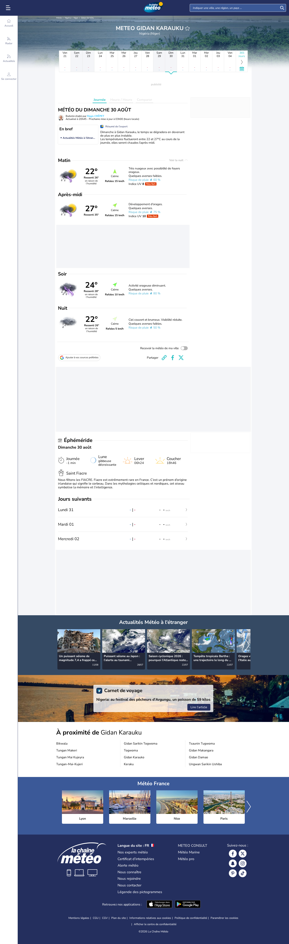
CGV (105, 918)
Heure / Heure (121, 99)
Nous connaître (129, 872)
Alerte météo (128, 865)
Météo (59, 18)
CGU (95, 918)
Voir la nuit (176, 160)
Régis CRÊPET (95, 116)
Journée (100, 99)
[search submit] (282, 8)
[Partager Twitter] (181, 357)
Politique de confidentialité (191, 918)
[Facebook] (233, 854)
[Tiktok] (243, 873)
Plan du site (118, 918)
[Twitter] (243, 854)
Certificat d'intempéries (136, 859)
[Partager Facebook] (172, 357)
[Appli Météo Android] (188, 904)
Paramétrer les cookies (224, 918)
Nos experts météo (133, 852)
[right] (247, 645)
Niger (76, 18)
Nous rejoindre (129, 878)
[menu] (9, 8)
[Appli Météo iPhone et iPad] (159, 904)
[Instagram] (243, 863)
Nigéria (68, 18)
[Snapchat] (233, 863)
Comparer (144, 99)
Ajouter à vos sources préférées (81, 357)
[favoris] (187, 28)
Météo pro (186, 859)
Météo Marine (189, 852)
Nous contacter (129, 885)
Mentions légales (78, 918)
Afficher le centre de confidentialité (155, 924)
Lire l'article (199, 707)
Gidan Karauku (87, 18)
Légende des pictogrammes (140, 892)
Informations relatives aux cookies (150, 918)
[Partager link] (164, 357)
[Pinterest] (233, 873)
